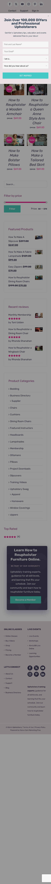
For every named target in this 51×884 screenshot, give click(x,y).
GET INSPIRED (25, 75)
